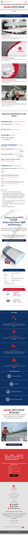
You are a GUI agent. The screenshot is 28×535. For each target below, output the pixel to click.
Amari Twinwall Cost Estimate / (13, 169)
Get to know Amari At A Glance (14, 15)
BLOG (14, 499)
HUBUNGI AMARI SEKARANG (9, 102)
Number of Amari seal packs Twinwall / (10, 160)
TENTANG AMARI (6, 36)
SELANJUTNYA (14, 518)
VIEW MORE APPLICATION (14, 444)
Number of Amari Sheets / (12, 149)
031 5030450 (15, 506)
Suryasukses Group (17, 526)
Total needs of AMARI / (11, 154)
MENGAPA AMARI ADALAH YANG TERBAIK (14, 240)
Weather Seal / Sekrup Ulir (7, 137)
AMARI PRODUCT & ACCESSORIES (14, 494)
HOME (14, 491)
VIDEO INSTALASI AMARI (8, 58)
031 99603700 (15, 504)
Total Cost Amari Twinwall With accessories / (12, 182)
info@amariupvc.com (15, 508)
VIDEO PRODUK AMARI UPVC (9, 80)
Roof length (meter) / (11, 124)
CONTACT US (14, 500)
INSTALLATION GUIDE (14, 497)
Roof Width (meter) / (10, 129)
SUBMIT (14, 475)
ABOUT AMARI (14, 493)
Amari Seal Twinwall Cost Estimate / (10, 175)
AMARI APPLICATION (14, 496)
